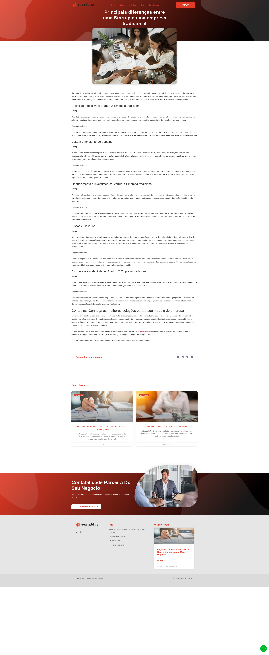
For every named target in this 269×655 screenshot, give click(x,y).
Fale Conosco (154, 5)
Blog (142, 5)
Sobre (122, 5)
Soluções (132, 5)
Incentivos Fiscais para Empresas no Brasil (166, 426)
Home (113, 5)
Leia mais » (161, 560)
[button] (177, 357)
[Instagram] (81, 531)
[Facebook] (77, 531)
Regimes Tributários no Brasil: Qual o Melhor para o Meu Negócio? (173, 552)
